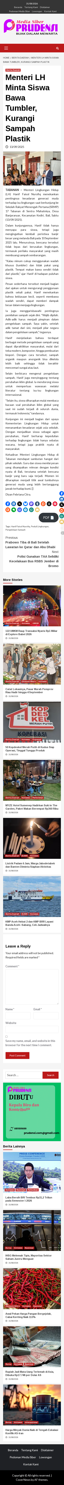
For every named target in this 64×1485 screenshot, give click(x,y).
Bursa (8, 1248)
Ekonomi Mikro (29, 681)
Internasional (31, 1422)
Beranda (18, 7)
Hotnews (26, 623)
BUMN (24, 856)
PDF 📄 (48, 517)
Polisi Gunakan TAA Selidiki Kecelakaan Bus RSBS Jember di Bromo (34, 559)
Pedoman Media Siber (19, 11)
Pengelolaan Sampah (15, 529)
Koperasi (36, 739)
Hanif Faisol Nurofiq (20, 526)
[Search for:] (24, 1075)
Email (38, 1009)
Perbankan (33, 1190)
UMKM (35, 623)
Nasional (20, 1190)
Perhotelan (37, 798)
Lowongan (37, 11)
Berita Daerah (13, 70)
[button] (7, 503)
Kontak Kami (50, 11)
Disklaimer (45, 7)
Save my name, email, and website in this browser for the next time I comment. (30, 1043)
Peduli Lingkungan (40, 526)
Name (9, 1009)
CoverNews (23, 1479)
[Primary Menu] (6, 48)
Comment (12, 966)
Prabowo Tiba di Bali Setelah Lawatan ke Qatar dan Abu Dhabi (30, 542)
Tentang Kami (31, 7)
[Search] (57, 48)
